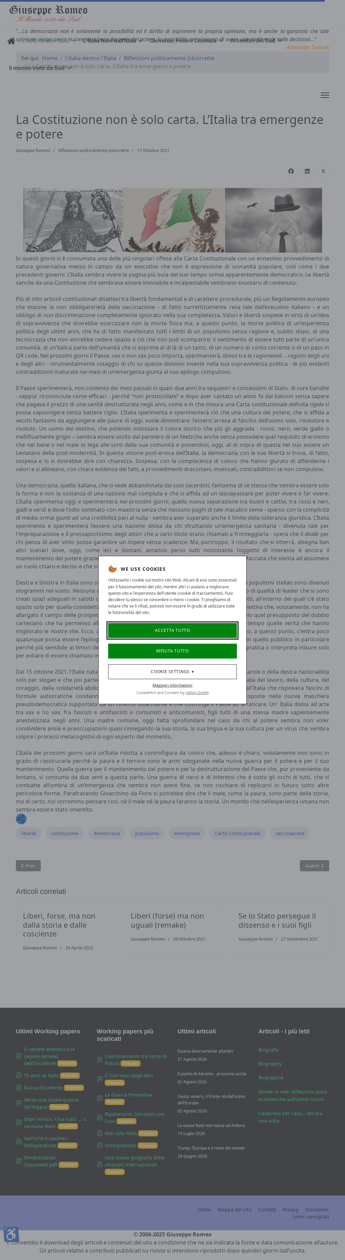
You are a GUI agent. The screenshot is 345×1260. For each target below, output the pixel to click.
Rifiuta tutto (172, 651)
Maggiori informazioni (172, 685)
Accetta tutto (172, 630)
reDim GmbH (197, 692)
